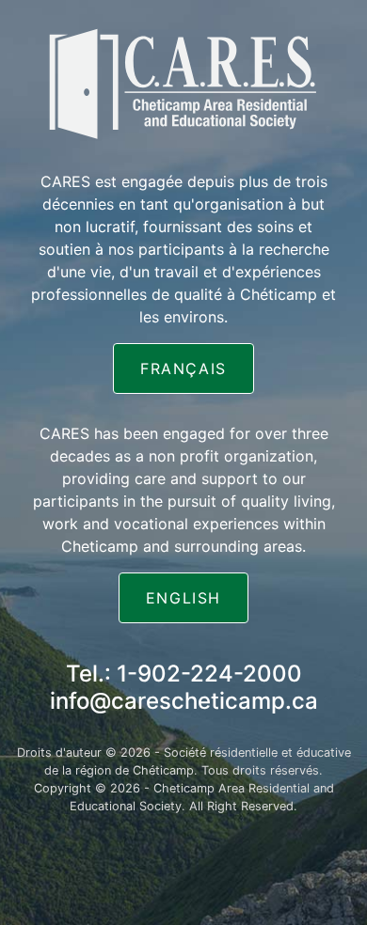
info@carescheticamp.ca (184, 700)
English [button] (183, 597)
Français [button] (183, 368)
